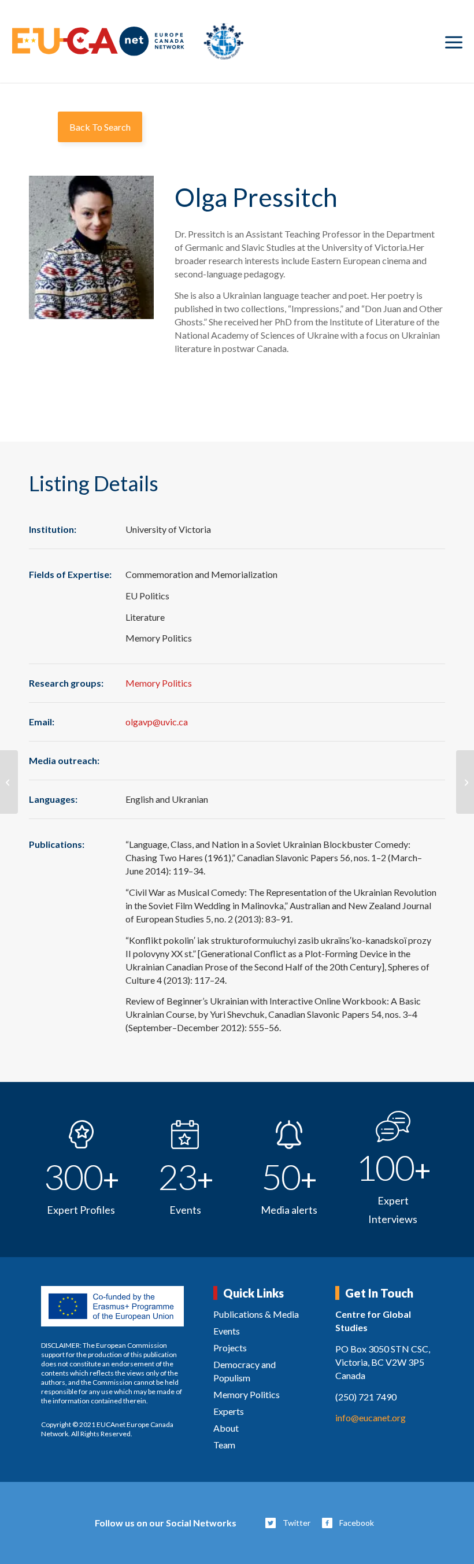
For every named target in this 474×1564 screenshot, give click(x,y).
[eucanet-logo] (127, 41)
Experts (228, 1411)
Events (226, 1330)
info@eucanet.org (370, 1417)
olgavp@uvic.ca (156, 721)
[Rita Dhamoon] (9, 782)
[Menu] (453, 41)
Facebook (356, 1523)
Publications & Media (256, 1314)
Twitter (296, 1523)
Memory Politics (158, 682)
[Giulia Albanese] (465, 782)
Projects (230, 1347)
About (226, 1427)
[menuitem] (453, 41)
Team (224, 1444)
